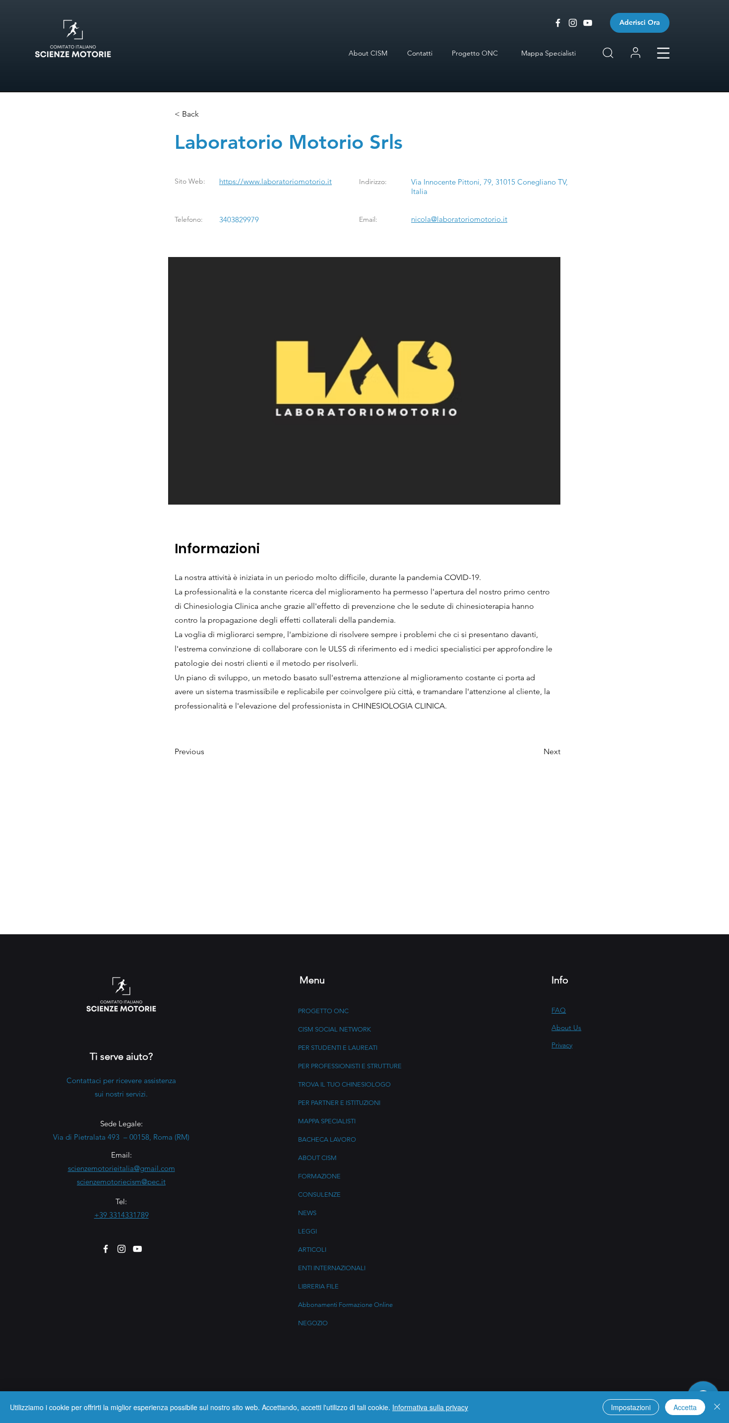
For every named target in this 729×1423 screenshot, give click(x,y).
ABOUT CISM (317, 1158)
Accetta (685, 1407)
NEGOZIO (313, 1323)
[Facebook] (105, 1248)
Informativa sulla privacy (430, 1407)
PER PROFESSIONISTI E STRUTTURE (350, 1066)
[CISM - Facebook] (557, 22)
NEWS (307, 1213)
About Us (566, 1027)
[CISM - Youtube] (587, 22)
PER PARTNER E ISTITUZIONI (339, 1102)
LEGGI (307, 1231)
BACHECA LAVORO (327, 1139)
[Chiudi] (717, 1407)
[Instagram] (121, 1248)
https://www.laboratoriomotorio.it (275, 181)
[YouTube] (137, 1248)
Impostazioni (631, 1407)
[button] (663, 53)
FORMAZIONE (319, 1176)
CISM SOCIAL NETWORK (334, 1029)
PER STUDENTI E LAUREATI (337, 1047)
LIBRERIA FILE (318, 1286)
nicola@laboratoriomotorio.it (459, 219)
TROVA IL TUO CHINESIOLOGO (344, 1084)
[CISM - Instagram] (572, 22)
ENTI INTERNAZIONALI (331, 1268)
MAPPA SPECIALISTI (327, 1121)
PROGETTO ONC (323, 1011)
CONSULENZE (319, 1194)
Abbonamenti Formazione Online (345, 1304)
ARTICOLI (312, 1249)
